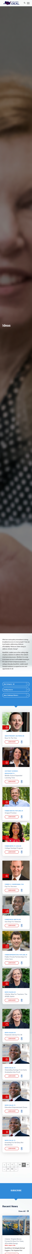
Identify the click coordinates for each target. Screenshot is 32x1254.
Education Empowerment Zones (16, 1107)
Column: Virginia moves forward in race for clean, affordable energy (14, 1241)
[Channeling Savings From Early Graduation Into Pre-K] (16, 1054)
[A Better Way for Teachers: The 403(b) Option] (16, 978)
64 (28, 1165)
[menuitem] (23, 3)
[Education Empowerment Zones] (16, 1091)
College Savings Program (14, 848)
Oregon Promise (10, 813)
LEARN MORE (12, 742)
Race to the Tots (11, 738)
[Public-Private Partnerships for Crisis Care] (16, 941)
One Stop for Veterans (13, 922)
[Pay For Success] (16, 870)
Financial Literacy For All (13, 1035)
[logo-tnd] (13, 3)
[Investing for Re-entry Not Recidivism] (16, 1126)
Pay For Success (11, 886)
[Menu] (27, 3)
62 (20, 1165)
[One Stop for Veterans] (16, 905)
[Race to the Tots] (16, 722)
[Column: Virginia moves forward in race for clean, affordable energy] (16, 1225)
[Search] (23, 3)
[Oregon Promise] (16, 797)
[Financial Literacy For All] (16, 1019)
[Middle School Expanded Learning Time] (16, 757)
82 (12, 1169)
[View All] (28, 1212)
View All (22, 1211)
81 (8, 1169)
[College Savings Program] (16, 832)
